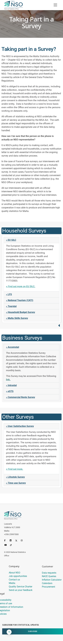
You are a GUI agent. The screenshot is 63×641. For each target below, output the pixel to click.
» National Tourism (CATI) (19, 300)
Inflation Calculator (52, 579)
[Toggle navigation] (55, 5)
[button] (31, 240)
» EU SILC (11, 240)
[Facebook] (6, 540)
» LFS (9, 294)
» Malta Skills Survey (17, 318)
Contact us (14, 579)
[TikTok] (12, 545)
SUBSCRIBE (32, 631)
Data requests (49, 572)
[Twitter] (17, 540)
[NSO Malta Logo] (13, 5)
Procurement (48, 586)
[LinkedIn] (12, 540)
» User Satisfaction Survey (20, 426)
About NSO (14, 572)
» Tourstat (11, 306)
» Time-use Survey (16, 483)
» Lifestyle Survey (15, 477)
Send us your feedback (20, 590)
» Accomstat (12, 347)
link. (8, 379)
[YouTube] (6, 545)
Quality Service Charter (20, 586)
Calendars (47, 583)
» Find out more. (14, 469)
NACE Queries (49, 576)
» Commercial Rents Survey (20, 397)
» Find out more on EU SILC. (20, 286)
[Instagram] (23, 540)
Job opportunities (18, 576)
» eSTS (9, 391)
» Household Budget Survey (20, 312)
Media (12, 583)
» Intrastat (11, 385)
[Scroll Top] (9, 632)
